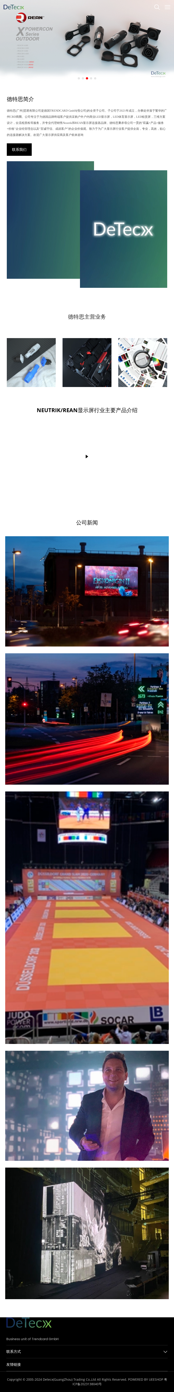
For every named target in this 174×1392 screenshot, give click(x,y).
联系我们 (19, 149)
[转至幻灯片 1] (79, 78)
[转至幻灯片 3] (87, 78)
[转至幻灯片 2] (83, 78)
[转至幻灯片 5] (95, 78)
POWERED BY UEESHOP (145, 1379)
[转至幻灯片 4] (91, 78)
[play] (87, 456)
